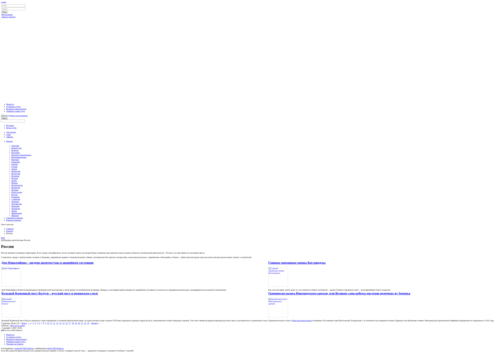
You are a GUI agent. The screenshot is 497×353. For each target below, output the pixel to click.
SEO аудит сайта (17, 326)
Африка (9, 137)
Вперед (94, 323)
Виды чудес (11, 128)
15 (63, 323)
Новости (10, 104)
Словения (15, 199)
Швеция (15, 215)
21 (82, 323)
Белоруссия (16, 148)
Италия (14, 178)
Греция (14, 164)
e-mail (3, 2)
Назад (24, 323)
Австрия (15, 146)
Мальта (14, 183)
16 (66, 323)
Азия (8, 134)
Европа (9, 231)
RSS (3, 238)
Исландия (15, 174)
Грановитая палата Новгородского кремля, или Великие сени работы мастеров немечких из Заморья (339, 293)
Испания (15, 176)
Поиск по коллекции (18, 116)
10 (48, 323)
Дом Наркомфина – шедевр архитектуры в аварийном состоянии (47, 262)
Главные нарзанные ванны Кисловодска (297, 262)
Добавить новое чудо (15, 111)
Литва (14, 181)
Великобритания (18, 157)
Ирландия (15, 171)
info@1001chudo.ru (55, 348)
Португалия (16, 192)
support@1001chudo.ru (24, 348)
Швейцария (16, 213)
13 (57, 323)
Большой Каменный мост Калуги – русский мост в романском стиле (49, 293)
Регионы (10, 125)
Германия (15, 162)
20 (79, 323)
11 (51, 323)
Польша (14, 190)
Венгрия (15, 160)
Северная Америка (14, 218)
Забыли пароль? (8, 17)
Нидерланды (17, 185)
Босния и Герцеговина (21, 155)
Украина (15, 202)
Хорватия (15, 209)
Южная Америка (13, 220)
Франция (15, 206)
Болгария (15, 153)
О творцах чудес (13, 106)
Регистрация (7, 14)
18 (73, 323)
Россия (14, 195)
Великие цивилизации (16, 109)
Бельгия (14, 150)
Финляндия (16, 204)
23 (88, 323)
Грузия (14, 167)
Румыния (15, 197)
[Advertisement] (248, 60)
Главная (9, 229)
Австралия (11, 132)
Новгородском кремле (302, 320)
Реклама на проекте (15, 344)
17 (70, 323)
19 (76, 323)
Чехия (14, 211)
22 (85, 323)
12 (54, 323)
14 (60, 323)
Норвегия (15, 188)
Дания (14, 169)
